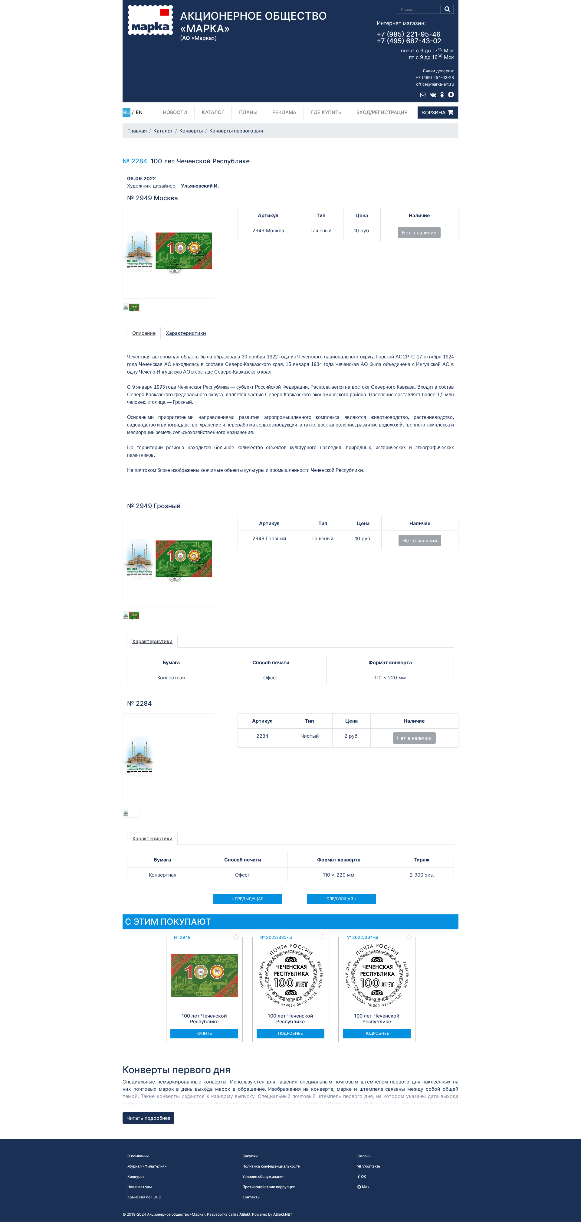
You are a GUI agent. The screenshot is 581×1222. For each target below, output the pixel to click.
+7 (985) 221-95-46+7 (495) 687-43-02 (409, 37)
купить (204, 1033)
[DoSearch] (447, 9)
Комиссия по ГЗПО (144, 1197)
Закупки (250, 1156)
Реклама (284, 112)
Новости (175, 112)
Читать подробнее (148, 1118)
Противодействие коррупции (268, 1186)
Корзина (433, 112)
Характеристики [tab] (186, 333)
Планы (248, 112)
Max (365, 1186)
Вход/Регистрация (382, 112)
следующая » (341, 898)
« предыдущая (247, 898)
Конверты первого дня (236, 131)
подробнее (290, 1033)
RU (126, 112)
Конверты (191, 131)
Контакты (251, 1197)
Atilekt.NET (282, 1214)
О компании (138, 1156)
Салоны (364, 1156)
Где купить (326, 112)
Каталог (213, 112)
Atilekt (244, 1214)
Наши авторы (139, 1186)
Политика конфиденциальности (271, 1166)
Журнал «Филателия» (147, 1166)
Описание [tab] (144, 333)
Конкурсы (136, 1176)
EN (139, 112)
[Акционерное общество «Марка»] (150, 20)
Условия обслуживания (263, 1176)
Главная (137, 131)
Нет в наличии (419, 233)
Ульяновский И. (200, 186)
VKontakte (370, 1166)
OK (363, 1176)
